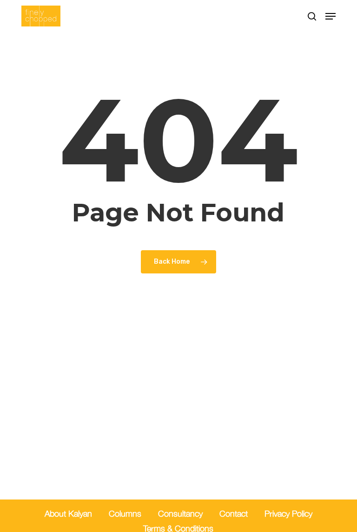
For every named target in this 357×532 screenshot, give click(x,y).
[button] (330, 16)
